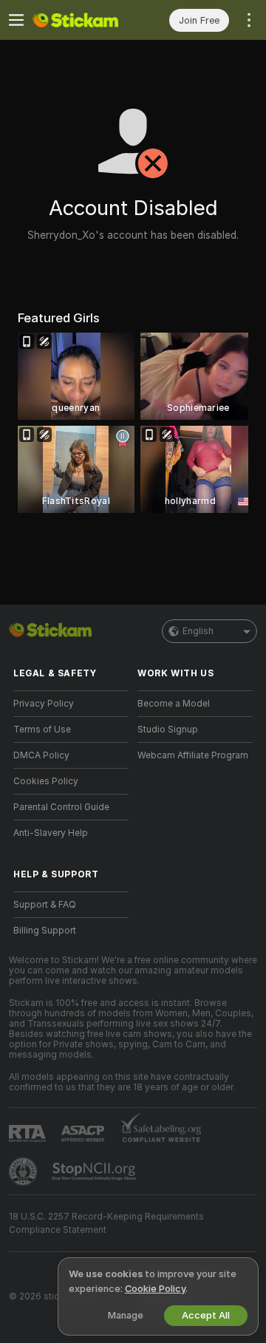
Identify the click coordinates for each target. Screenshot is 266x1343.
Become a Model (173, 703)
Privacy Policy (43, 703)
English (198, 631)
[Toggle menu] (16, 20)
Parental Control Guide (61, 807)
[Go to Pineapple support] (24, 1171)
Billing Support (44, 930)
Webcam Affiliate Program (192, 755)
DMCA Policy (41, 755)
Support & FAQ (44, 905)
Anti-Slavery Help (50, 833)
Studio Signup (167, 729)
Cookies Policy (45, 781)
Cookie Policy (155, 1288)
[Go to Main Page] (83, 19)
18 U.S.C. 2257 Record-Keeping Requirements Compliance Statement (106, 1223)
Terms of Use (42, 729)
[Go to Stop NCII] (95, 1171)
